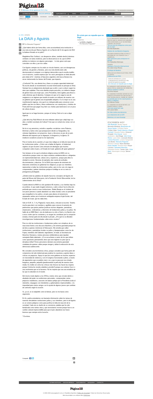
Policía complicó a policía (115, 90)
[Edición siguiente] (21, 10)
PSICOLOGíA (102, 16)
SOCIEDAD (43, 16)
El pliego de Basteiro (114, 70)
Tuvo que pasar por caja (115, 108)
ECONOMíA (35, 16)
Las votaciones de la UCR (115, 115)
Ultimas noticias (55, 382)
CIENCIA (109, 16)
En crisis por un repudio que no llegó (90, 36)
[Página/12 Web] (31, 8)
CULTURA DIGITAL (53, 16)
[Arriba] (74, 363)
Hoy (46, 10)
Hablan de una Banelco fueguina (118, 51)
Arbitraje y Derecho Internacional (118, 66)
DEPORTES (93, 16)
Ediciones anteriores (107, 10)
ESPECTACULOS (83, 16)
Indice (22, 16)
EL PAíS (27, 16)
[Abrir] (52, 13)
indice (114, 35)
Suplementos (80, 382)
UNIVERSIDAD (118, 16)
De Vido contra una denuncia (116, 112)
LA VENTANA (64, 16)
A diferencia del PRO (114, 76)
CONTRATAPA (128, 16)
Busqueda (91, 382)
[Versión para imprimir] (20, 54)
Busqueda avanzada (126, 10)
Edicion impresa (68, 382)
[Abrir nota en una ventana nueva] (20, 45)
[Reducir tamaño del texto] (20, 50)
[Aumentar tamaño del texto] (20, 48)
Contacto (100, 382)
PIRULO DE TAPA (25, 18)
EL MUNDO (73, 16)
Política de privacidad (83, 393)
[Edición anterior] (19, 10)
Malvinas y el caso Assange (116, 117)
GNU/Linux (87, 395)
